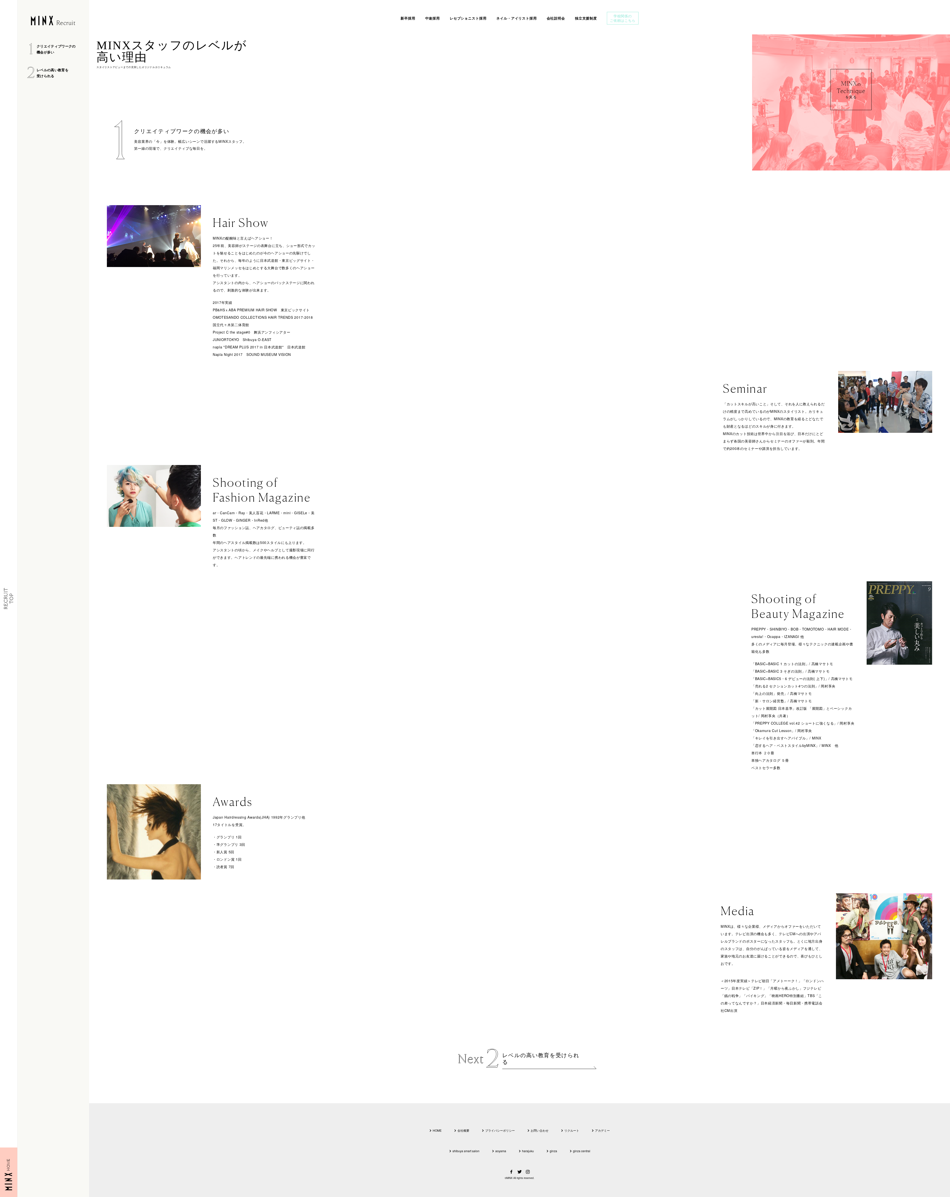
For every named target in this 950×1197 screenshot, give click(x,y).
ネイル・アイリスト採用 (516, 18)
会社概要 (463, 1130)
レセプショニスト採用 (468, 18)
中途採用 (432, 18)
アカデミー (602, 1130)
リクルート (571, 1130)
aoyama (500, 1151)
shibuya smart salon (465, 1151)
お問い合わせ (539, 1130)
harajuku (528, 1151)
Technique (851, 89)
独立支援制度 (586, 18)
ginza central (581, 1151)
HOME (437, 1130)
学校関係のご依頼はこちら (623, 18)
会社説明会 (556, 18)
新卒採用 (408, 18)
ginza (553, 1151)
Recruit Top (8, 599)
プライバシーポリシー (500, 1130)
